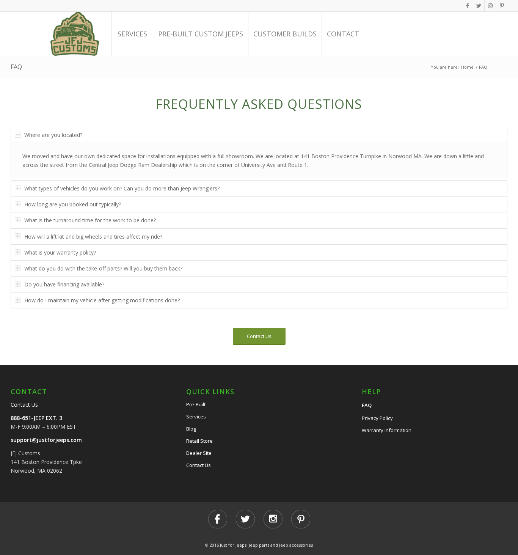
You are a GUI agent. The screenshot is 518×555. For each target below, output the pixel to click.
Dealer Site (199, 453)
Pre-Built (196, 404)
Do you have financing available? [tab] (64, 284)
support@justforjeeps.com (46, 439)
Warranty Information (386, 430)
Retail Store (199, 440)
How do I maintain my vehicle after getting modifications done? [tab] (102, 300)
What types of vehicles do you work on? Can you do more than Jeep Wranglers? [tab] (122, 188)
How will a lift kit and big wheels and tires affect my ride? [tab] (93, 236)
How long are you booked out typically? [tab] (72, 204)
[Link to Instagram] (490, 5)
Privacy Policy (377, 418)
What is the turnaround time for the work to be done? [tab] (90, 220)
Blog (191, 428)
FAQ (16, 67)
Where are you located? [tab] (53, 134)
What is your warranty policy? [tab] (60, 252)
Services (196, 416)
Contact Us (24, 404)
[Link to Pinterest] (501, 5)
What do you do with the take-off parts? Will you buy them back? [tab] (103, 268)
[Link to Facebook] (467, 5)
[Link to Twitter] (478, 5)
